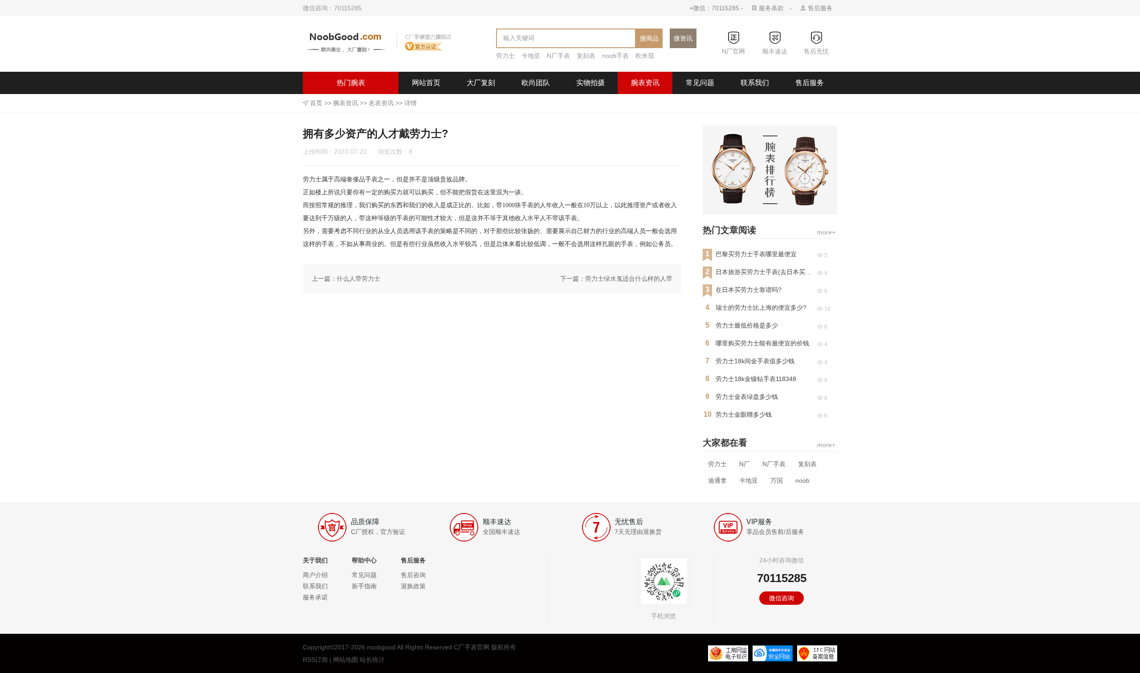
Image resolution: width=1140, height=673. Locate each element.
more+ (826, 232)
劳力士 (505, 55)
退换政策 (413, 586)
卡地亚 (530, 55)
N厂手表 (558, 55)
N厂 (744, 464)
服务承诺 (315, 597)
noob (802, 480)
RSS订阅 (315, 659)
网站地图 (345, 659)
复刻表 (586, 55)
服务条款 (771, 8)
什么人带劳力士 (358, 278)
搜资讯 (683, 38)
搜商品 (649, 38)
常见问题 (700, 82)
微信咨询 (781, 598)
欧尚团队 (535, 82)
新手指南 (364, 586)
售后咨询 (413, 575)
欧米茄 (644, 55)
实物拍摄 (590, 82)
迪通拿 (717, 480)
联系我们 (755, 82)
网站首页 (426, 82)
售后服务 (820, 8)
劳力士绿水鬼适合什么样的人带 (628, 278)
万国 (776, 480)
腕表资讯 (645, 82)
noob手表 (615, 55)
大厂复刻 (481, 82)
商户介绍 (315, 575)
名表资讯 (381, 103)
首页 (316, 103)
